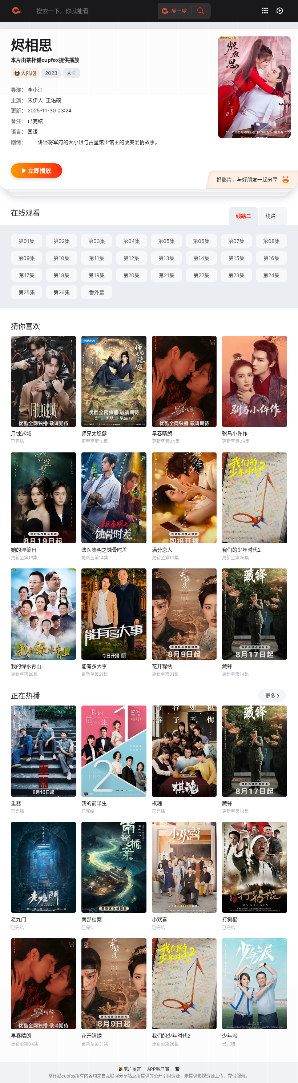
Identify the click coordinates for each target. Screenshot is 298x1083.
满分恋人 (162, 550)
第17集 (27, 275)
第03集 (96, 241)
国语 (33, 131)
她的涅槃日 (23, 550)
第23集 (236, 275)
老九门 (18, 919)
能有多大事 (94, 666)
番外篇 (96, 292)
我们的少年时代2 (241, 550)
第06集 (201, 241)
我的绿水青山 (26, 666)
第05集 (166, 241)
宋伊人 (35, 100)
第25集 (27, 292)
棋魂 (157, 803)
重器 (16, 803)
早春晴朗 (162, 433)
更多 (270, 695)
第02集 (61, 241)
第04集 (131, 241)
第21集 (166, 275)
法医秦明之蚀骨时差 (104, 550)
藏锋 (227, 666)
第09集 (26, 258)
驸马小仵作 (234, 433)
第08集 (271, 241)
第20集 (131, 275)
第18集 (61, 275)
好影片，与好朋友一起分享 (247, 179)
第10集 (61, 258)
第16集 (271, 258)
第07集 (236, 241)
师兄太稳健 (94, 433)
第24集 (271, 275)
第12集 (131, 258)
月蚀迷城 (21, 433)
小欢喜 (159, 919)
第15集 (237, 258)
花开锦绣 (162, 666)
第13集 (166, 258)
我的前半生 (94, 803)
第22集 (201, 275)
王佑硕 (53, 100)
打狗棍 (229, 919)
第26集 (61, 292)
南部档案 (91, 919)
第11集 (96, 258)
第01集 (27, 241)
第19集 (97, 275)
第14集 (201, 258)
